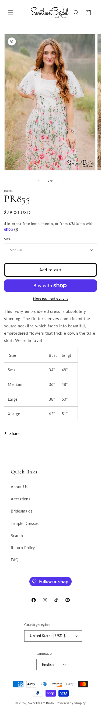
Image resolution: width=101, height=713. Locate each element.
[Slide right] (62, 180)
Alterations (20, 499)
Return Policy (23, 547)
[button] (11, 13)
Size (7, 239)
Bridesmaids (22, 511)
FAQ (15, 560)
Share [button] (14, 433)
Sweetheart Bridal (41, 703)
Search (17, 535)
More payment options (50, 298)
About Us (19, 486)
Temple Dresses (25, 523)
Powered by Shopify (71, 703)
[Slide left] (39, 180)
